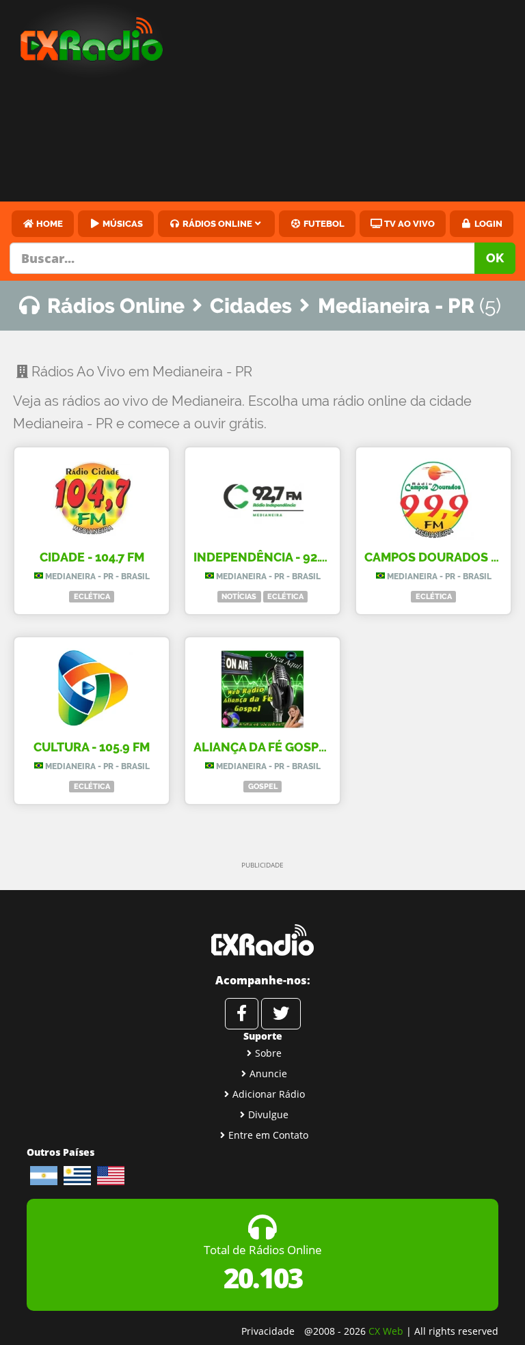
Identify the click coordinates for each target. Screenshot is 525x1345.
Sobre (268, 1052)
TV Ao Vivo (408, 223)
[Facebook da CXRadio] (241, 1013)
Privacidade (268, 1331)
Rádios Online (216, 223)
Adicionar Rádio (268, 1093)
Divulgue (268, 1114)
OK (495, 258)
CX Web (385, 1331)
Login (487, 223)
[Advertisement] (356, 102)
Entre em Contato (268, 1134)
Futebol (323, 223)
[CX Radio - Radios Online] (262, 940)
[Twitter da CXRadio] (281, 1013)
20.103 (263, 1278)
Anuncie (268, 1073)
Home (48, 223)
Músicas (121, 223)
